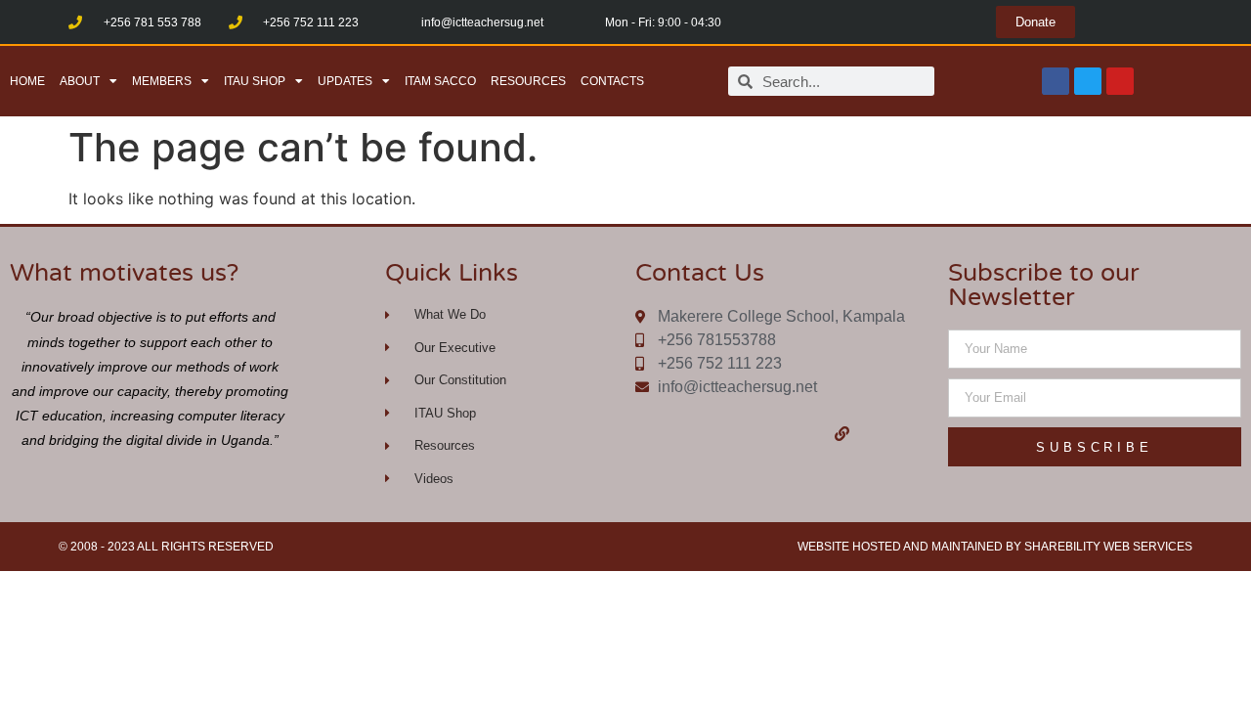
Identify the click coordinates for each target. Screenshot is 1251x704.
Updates (345, 81)
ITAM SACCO (440, 81)
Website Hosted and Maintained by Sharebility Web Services (995, 546)
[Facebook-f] (722, 433)
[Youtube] (1120, 81)
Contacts (612, 81)
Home (27, 81)
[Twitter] (1087, 81)
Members (162, 81)
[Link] (842, 433)
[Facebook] (1055, 81)
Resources (528, 81)
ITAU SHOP (254, 81)
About (80, 81)
